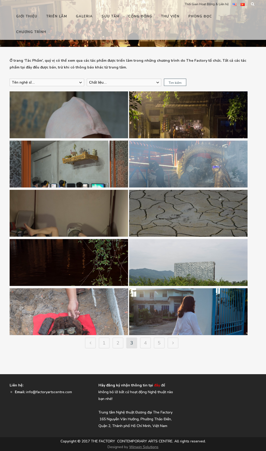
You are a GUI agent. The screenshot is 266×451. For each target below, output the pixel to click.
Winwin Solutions (143, 446)
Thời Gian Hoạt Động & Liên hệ (207, 4)
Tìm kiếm (175, 83)
